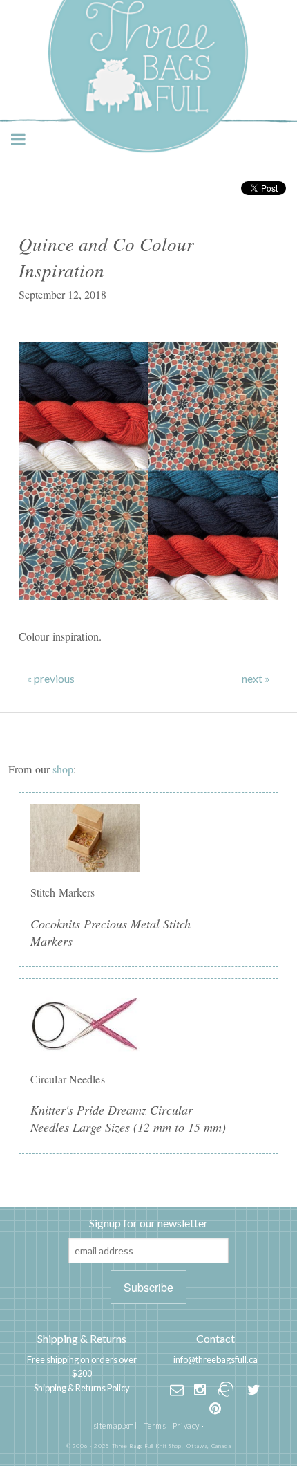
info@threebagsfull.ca (215, 1359)
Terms (155, 1425)
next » (256, 678)
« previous (51, 678)
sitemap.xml (115, 1425)
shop (62, 769)
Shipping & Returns (81, 1338)
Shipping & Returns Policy (82, 1387)
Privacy (186, 1425)
